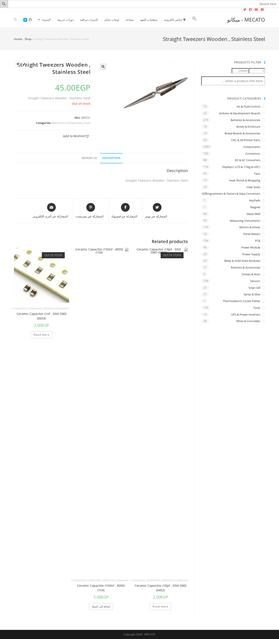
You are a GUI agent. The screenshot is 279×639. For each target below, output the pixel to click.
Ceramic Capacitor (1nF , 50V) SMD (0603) (41, 316)
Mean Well (253, 214)
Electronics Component (67, 123)
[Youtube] (256, 9)
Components (153, 580)
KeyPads (254, 200)
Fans (257, 174)
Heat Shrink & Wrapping (244, 180)
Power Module (250, 247)
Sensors (255, 281)
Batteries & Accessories (245, 120)
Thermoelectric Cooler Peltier (241, 301)
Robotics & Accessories (245, 267)
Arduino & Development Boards (239, 113)
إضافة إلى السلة (101, 606)
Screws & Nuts (251, 274)
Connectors (252, 154)
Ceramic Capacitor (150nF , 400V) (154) (101, 587)
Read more (160, 606)
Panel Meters (251, 234)
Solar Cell (254, 288)
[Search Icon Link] (194, 20)
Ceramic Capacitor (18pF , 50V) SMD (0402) (160, 587)
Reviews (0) (89, 158)
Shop (28, 39)
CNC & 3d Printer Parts (245, 140)
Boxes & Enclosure (248, 126)
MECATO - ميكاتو (246, 19)
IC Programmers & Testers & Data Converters (231, 194)
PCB (257, 241)
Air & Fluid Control (248, 106)
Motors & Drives (249, 227)
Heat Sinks (253, 187)
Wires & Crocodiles (248, 321)
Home (18, 39)
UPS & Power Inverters (245, 314)
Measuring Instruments (245, 221)
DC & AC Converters (247, 160)
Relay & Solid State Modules (242, 261)
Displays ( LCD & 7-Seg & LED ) (241, 167)
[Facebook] (250, 9)
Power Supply (251, 254)
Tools (86, 123)
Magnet (255, 207)
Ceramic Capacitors (134, 580)
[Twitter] (245, 9)
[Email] (262, 9)
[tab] (111, 158)
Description (111, 158)
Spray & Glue (252, 294)
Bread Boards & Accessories (242, 133)
